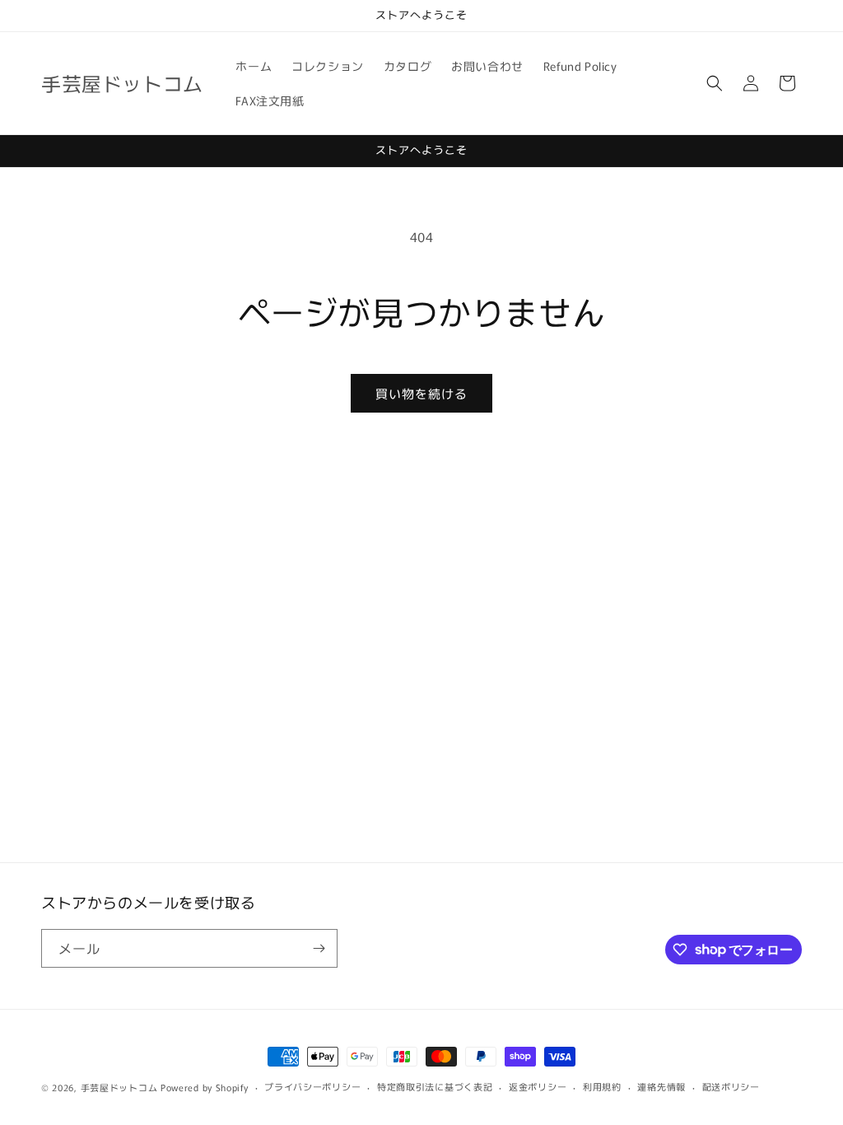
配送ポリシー (731, 1086)
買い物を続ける (421, 393)
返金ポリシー (537, 1086)
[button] (714, 83)
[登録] (318, 948)
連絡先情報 (661, 1086)
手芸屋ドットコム (119, 1087)
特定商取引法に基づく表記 (434, 1086)
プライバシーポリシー (312, 1086)
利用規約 (602, 1086)
